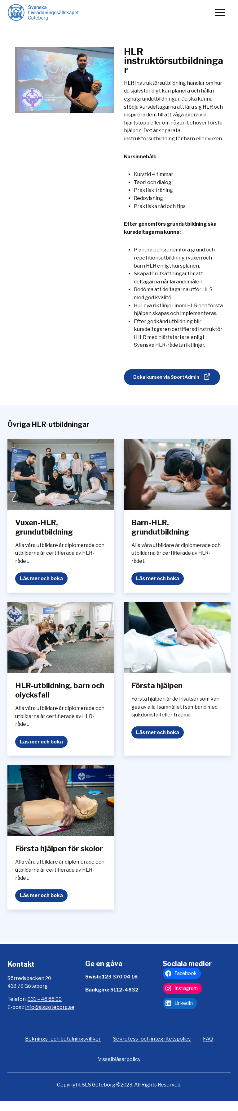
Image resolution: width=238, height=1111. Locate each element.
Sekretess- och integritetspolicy (152, 1039)
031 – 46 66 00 (45, 999)
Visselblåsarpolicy (119, 1059)
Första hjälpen (157, 685)
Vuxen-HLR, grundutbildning (44, 527)
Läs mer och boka (44, 580)
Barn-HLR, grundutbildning (160, 527)
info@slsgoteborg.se (49, 1007)
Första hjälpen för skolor (59, 848)
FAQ (208, 1039)
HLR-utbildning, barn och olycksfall (59, 690)
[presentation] (60, 474)
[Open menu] (220, 12)
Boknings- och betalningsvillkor (63, 1039)
